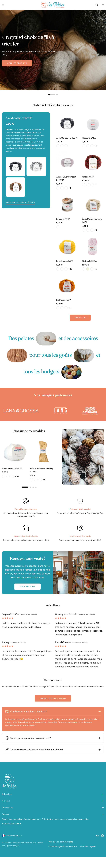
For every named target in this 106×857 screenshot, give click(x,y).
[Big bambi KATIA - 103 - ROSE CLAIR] (91, 269)
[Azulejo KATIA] (93, 162)
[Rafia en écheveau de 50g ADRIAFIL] (43, 451)
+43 (70, 269)
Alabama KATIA (89, 138)
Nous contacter (11, 823)
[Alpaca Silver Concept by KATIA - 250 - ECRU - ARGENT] (57, 187)
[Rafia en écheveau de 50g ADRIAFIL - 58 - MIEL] (35, 479)
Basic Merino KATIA (64, 261)
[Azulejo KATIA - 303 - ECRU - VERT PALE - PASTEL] (87, 184)
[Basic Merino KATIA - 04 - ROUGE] (66, 269)
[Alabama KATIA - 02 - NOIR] (87, 145)
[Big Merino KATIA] (67, 285)
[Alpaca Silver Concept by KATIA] (67, 162)
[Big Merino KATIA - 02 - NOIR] (57, 307)
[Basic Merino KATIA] (67, 246)
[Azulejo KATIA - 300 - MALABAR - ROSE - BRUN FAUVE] (83, 184)
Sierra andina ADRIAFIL (12, 468)
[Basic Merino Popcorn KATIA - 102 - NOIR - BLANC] (91, 230)
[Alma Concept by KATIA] (67, 123)
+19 (95, 146)
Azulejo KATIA (88, 176)
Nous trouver (27, 586)
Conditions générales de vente (62, 846)
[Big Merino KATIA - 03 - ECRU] (61, 307)
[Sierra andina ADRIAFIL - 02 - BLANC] (3, 476)
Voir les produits (17, 63)
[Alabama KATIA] (93, 123)
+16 (95, 230)
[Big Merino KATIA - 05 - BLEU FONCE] (66, 307)
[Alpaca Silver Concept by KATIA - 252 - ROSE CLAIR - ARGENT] (61, 187)
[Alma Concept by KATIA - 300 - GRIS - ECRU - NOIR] (57, 145)
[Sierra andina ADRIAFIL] (15, 451)
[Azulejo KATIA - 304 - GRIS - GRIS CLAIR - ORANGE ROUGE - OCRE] (91, 184)
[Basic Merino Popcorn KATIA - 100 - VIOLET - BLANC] (83, 230)
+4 (70, 188)
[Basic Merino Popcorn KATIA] (93, 204)
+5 (95, 184)
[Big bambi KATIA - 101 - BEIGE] (87, 269)
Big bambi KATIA (89, 261)
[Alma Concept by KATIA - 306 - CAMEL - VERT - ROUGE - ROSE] (61, 145)
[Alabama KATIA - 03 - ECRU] (91, 145)
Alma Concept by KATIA (66, 138)
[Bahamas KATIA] (67, 204)
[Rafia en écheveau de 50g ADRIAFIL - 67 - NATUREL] (40, 479)
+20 (17, 476)
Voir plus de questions (53, 698)
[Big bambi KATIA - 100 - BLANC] (83, 269)
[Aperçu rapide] (74, 118)
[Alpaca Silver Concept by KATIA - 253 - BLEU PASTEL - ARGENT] (66, 187)
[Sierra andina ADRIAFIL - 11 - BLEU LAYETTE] (12, 476)
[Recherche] (96, 5)
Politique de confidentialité (60, 842)
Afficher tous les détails (20, 202)
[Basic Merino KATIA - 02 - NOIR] (57, 269)
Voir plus (80, 317)
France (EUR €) (13, 835)
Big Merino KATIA (63, 300)
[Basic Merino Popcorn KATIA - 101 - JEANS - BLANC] (87, 230)
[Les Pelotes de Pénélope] (39, 410)
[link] (46, 338)
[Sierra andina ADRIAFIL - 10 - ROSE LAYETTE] (8, 476)
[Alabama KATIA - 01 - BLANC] (83, 145)
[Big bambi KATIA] (93, 246)
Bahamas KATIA (63, 219)
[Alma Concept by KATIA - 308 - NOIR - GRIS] (66, 145)
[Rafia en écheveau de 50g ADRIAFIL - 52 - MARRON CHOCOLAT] (31, 479)
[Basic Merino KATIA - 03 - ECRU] (61, 269)
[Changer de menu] (3, 5)
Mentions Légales (88, 846)
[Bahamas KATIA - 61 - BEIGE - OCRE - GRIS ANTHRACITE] (57, 226)
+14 (70, 308)
